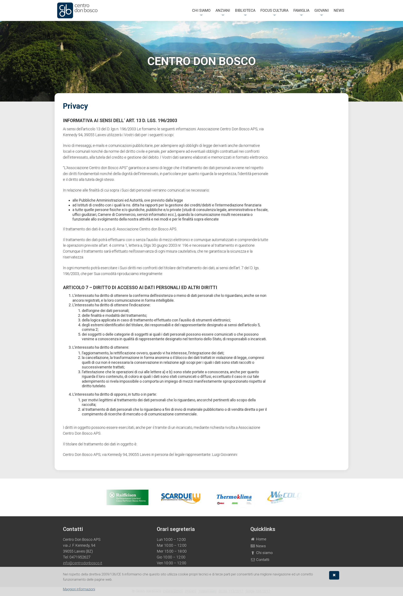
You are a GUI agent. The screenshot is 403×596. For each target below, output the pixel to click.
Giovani (321, 10)
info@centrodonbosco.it (82, 563)
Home (260, 539)
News (339, 10)
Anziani (223, 10)
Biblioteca (245, 10)
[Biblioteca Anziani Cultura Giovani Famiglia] (77, 10)
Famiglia (301, 10)
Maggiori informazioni (79, 589)
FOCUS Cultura (274, 10)
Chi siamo (201, 10)
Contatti (262, 559)
